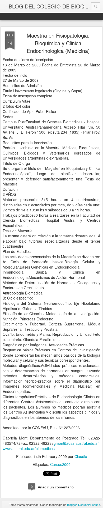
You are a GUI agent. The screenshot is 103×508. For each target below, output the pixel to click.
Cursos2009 (60, 464)
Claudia (80, 456)
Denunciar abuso (89, 504)
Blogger (72, 504)
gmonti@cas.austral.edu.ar (76, 443)
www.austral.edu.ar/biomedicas (29, 448)
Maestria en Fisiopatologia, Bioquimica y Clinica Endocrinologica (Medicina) (58, 43)
